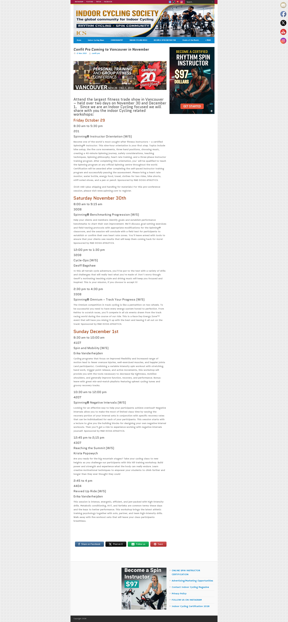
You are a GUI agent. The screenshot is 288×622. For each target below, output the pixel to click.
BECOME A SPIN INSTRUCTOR (165, 40)
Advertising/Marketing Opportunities (192, 580)
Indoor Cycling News (96, 40)
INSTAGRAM (79, 2)
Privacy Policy (179, 593)
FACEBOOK (108, 2)
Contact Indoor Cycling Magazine (190, 587)
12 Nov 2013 (81, 53)
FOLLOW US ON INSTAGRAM (187, 599)
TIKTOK (98, 2)
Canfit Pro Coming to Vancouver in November (111, 49)
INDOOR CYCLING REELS (138, 40)
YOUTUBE (89, 2)
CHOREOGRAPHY (117, 40)
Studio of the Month (190, 40)
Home (79, 40)
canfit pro (96, 53)
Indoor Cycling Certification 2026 (191, 606)
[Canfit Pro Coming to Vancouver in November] (120, 75)
